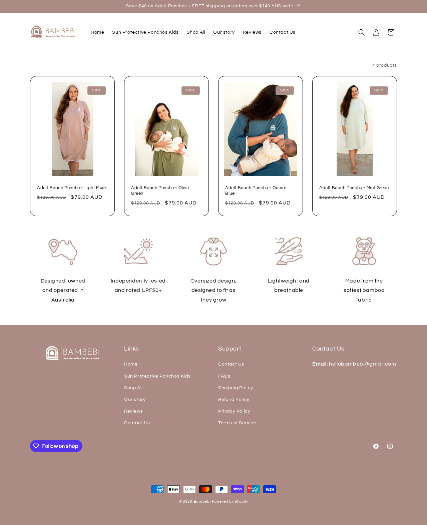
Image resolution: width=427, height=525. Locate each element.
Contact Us (137, 423)
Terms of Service (237, 423)
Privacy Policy (234, 411)
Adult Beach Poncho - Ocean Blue (256, 190)
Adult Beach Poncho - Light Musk (72, 187)
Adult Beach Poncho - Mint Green (354, 187)
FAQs (224, 376)
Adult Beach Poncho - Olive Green (160, 190)
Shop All (133, 388)
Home (130, 364)
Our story (134, 399)
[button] (361, 32)
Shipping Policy (235, 388)
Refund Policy (234, 399)
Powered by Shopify (230, 501)
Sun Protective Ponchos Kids (157, 376)
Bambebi (202, 501)
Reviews (133, 411)
